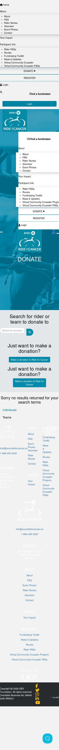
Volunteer (29, 595)
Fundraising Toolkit (29, 634)
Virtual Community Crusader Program (29, 654)
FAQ (29, 580)
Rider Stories (29, 590)
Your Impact (29, 617)
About (30, 575)
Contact (26, 170)
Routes (29, 644)
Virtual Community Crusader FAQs (40, 205)
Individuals (10, 410)
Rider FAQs (30, 649)
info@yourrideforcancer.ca (13, 448)
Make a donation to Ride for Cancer (29, 359)
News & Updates (29, 639)
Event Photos (29, 585)
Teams (7, 417)
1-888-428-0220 (8, 453)
